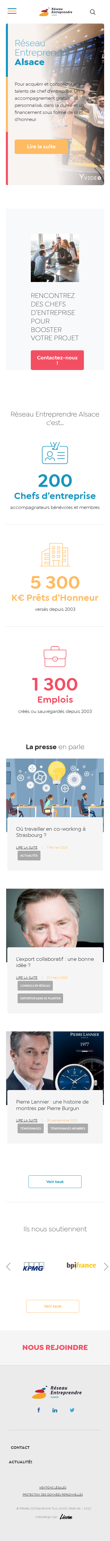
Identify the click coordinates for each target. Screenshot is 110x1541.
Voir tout (55, 1181)
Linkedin (55, 1411)
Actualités (29, 855)
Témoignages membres (67, 1128)
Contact (20, 1447)
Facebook (39, 1411)
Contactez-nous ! (57, 360)
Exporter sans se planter (40, 998)
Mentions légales (52, 1487)
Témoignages (30, 1128)
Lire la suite (41, 146)
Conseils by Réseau (35, 986)
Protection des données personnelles (53, 1495)
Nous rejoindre (55, 1347)
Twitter (72, 1411)
